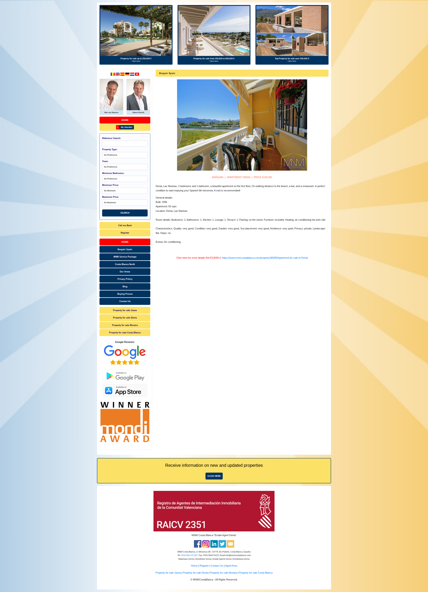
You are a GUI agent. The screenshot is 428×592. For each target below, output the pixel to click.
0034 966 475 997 (189, 555)
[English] (118, 74)
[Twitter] (222, 543)
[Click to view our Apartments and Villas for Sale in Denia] (136, 31)
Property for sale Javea (125, 310)
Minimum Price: (110, 185)
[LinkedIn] (214, 543)
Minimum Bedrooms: (113, 173)
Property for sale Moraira (125, 325)
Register (125, 233)
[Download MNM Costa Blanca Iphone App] (125, 389)
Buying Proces (125, 294)
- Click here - (136, 61)
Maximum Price (110, 197)
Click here (214, 476)
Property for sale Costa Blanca (125, 332)
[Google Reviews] (124, 355)
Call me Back (125, 225)
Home (124, 120)
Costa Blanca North (125, 264)
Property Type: (109, 149)
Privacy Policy (125, 279)
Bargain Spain (125, 249)
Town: (105, 161)
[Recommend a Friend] (230, 543)
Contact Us (125, 301)
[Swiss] (137, 74)
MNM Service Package (125, 256)
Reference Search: (111, 138)
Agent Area (231, 565)
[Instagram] (206, 543)
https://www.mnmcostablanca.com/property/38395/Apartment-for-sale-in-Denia (265, 257)
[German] (127, 74)
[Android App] (125, 374)
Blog (125, 286)
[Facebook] (197, 543)
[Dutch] (113, 74)
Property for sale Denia (125, 317)
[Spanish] (122, 74)
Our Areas (125, 271)
